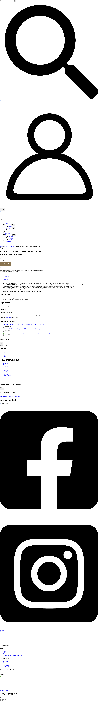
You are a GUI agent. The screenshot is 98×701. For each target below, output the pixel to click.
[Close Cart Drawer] (1, 343)
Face (4, 352)
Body (4, 353)
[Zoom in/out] (0, 699)
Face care (12, 246)
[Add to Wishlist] (0, 258)
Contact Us (5, 366)
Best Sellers (6, 374)
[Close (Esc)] (5, 699)
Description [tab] (6, 276)
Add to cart (5, 263)
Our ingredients (7, 375)
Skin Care (6, 246)
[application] (11, 225)
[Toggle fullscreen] (2, 699)
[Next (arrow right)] (2, 700)
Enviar (2, 389)
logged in (8, 317)
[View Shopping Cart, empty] (49, 207)
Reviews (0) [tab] (6, 280)
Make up (24, 274)
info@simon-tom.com (5, 394)
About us (5, 365)
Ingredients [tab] (5, 279)
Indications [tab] (5, 278)
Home (1, 246)
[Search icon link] (49, 99)
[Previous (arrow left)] (0, 700)
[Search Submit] (15, 1)
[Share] (3, 699)
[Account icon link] (49, 205)
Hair (4, 355)
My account (6, 363)
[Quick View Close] (0, 697)
